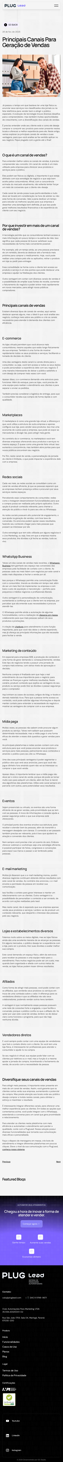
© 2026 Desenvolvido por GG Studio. (31, 1460)
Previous (6, 1161)
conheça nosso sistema (13, 1149)
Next (58, 1161)
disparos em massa (48, 615)
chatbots (19, 626)
